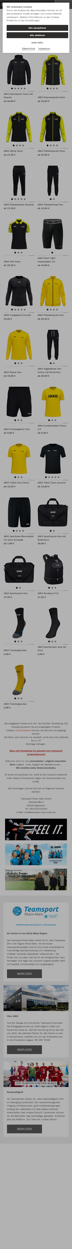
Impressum (44, 48)
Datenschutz (28, 48)
